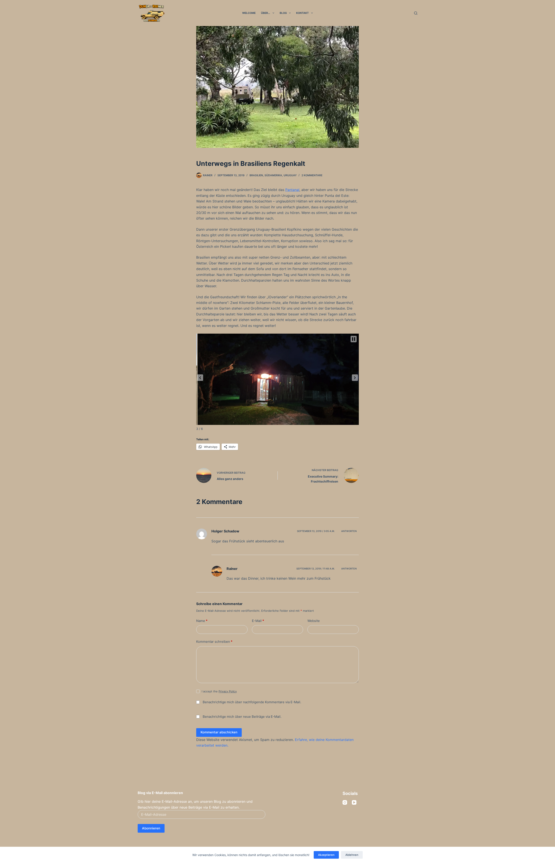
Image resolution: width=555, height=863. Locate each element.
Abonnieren (151, 828)
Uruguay (290, 175)
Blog (283, 13)
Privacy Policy (228, 691)
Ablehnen (351, 854)
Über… (265, 13)
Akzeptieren (326, 854)
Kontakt (302, 13)
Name (201, 621)
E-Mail (258, 621)
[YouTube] (354, 802)
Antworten (349, 531)
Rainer (232, 568)
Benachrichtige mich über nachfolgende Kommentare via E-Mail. (252, 702)
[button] (200, 377)
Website (313, 621)
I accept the (219, 691)
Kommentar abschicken (219, 732)
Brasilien (256, 175)
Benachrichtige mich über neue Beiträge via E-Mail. (242, 717)
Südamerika (273, 175)
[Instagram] (345, 802)
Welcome (249, 13)
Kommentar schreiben (214, 642)
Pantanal (292, 190)
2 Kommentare (312, 175)
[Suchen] (415, 13)
